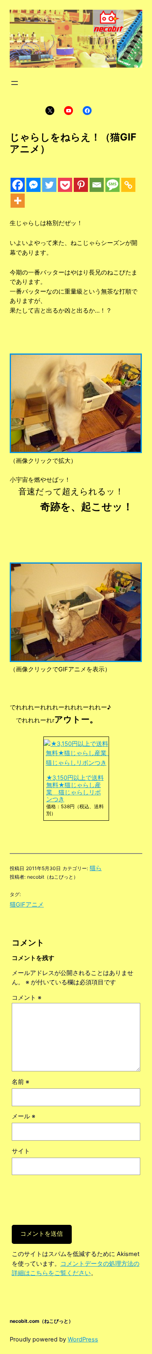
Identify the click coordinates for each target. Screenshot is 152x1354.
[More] (18, 201)
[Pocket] (65, 185)
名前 (20, 1082)
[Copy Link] (128, 185)
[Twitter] (49, 185)
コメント (26, 997)
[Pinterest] (81, 185)
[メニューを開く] (14, 83)
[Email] (97, 185)
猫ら (96, 868)
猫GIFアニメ (27, 904)
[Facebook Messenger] (33, 185)
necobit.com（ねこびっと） (41, 1321)
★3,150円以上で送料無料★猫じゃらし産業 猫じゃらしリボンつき (75, 788)
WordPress (83, 1339)
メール (23, 1116)
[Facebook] (18, 185)
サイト (21, 1151)
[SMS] (112, 185)
